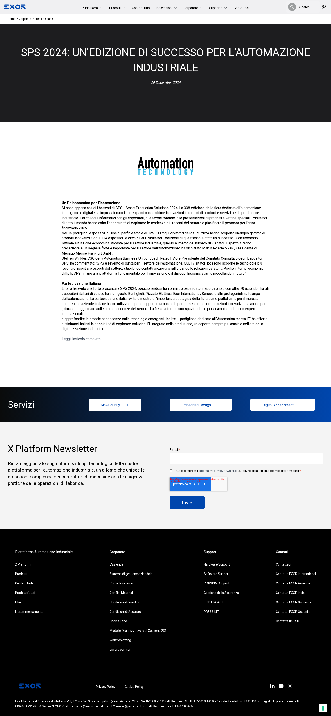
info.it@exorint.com (88, 706)
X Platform (23, 564)
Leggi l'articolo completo (82, 339)
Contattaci (241, 8)
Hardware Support (217, 564)
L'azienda (116, 564)
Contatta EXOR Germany (293, 602)
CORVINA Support (216, 583)
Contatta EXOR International (296, 574)
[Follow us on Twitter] (281, 687)
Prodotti (21, 574)
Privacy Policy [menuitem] (105, 687)
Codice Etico (118, 621)
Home (11, 19)
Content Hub (141, 8)
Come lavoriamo (121, 583)
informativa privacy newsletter (218, 470)
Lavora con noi (120, 649)
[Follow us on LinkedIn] (272, 687)
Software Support (216, 574)
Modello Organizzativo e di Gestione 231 (138, 630)
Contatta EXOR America (293, 583)
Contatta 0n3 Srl (287, 621)
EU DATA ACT (213, 602)
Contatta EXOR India (290, 593)
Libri (18, 602)
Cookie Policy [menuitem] (134, 687)
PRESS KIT (211, 611)
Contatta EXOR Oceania (293, 611)
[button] (92, 7)
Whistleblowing (120, 640)
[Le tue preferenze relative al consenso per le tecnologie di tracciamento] (323, 708)
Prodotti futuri (25, 593)
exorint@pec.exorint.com (131, 706)
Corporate (25, 19)
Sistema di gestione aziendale (131, 574)
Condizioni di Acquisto (125, 611)
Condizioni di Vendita (124, 602)
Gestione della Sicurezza (221, 593)
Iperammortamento (29, 611)
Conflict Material (121, 593)
